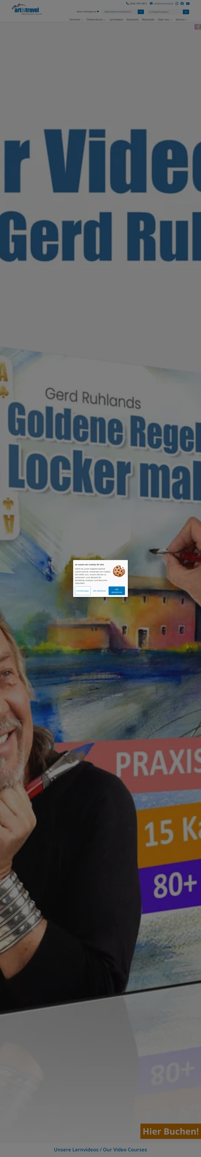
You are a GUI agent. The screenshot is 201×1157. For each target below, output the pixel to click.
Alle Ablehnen (99, 591)
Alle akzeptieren (116, 590)
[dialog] (100, 578)
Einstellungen (83, 591)
